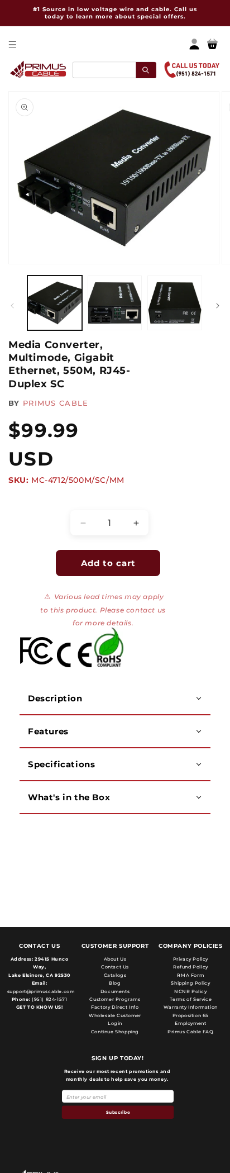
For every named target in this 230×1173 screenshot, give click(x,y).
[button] (12, 44)
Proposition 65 (190, 1015)
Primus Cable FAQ (190, 1031)
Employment (190, 1023)
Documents (115, 991)
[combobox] (114, 69)
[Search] (146, 69)
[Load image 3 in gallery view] (174, 303)
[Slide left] (12, 305)
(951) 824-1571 (48, 999)
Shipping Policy (190, 983)
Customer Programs (114, 999)
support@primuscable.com (40, 991)
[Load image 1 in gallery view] (54, 303)
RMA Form (190, 975)
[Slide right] (217, 305)
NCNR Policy (190, 991)
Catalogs (115, 975)
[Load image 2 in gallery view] (115, 303)
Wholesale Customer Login (115, 1019)
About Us (115, 959)
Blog (115, 983)
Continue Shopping (115, 1031)
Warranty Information (191, 1007)
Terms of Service (191, 999)
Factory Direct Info (114, 1007)
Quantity (31, 500)
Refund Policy (190, 967)
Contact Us (115, 967)
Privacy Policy (190, 959)
